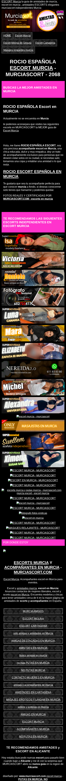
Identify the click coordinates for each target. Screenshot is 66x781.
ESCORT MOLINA (33, 618)
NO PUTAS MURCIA (33, 670)
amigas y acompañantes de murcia (33, 685)
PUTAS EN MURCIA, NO (33, 779)
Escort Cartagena (45, 42)
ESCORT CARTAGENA (33, 626)
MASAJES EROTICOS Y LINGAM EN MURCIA (33, 699)
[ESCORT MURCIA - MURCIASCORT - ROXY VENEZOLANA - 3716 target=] (33, 537)
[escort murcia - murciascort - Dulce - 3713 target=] (33, 416)
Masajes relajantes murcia (18, 50)
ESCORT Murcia (11, 1)
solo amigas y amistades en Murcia (33, 633)
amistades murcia (27, 588)
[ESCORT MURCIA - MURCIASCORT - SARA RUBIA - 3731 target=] (33, 522)
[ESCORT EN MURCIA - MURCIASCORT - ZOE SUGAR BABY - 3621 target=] (33, 480)
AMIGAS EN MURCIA (33, 714)
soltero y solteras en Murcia (33, 707)
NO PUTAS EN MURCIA (33, 736)
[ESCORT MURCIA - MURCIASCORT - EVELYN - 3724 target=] (33, 470)
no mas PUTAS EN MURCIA (33, 662)
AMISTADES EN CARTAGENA (33, 692)
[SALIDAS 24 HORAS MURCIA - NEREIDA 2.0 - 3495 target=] (33, 369)
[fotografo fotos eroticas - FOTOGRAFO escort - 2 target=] (33, 513)
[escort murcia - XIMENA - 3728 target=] (33, 459)
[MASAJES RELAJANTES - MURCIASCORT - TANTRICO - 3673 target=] (33, 527)
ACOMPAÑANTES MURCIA (33, 729)
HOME (7, 35)
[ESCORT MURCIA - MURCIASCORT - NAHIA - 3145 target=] (33, 498)
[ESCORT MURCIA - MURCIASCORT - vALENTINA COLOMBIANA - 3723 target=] (33, 485)
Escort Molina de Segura (17, 42)
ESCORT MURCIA (31, 68)
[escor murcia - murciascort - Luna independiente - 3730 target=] (33, 315)
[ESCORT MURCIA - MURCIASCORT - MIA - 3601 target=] (33, 475)
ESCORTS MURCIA (31, 562)
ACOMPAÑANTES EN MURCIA (31, 567)
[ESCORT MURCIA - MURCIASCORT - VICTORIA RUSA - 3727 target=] (33, 259)
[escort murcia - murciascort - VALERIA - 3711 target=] (33, 503)
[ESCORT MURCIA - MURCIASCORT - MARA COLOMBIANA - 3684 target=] (33, 333)
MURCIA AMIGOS (33, 611)
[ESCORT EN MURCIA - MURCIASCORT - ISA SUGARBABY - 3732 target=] (33, 242)
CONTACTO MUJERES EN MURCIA (33, 677)
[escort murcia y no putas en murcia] (18, 19)
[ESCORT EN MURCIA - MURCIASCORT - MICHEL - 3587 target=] (33, 387)
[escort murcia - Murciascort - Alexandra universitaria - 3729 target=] (33, 404)
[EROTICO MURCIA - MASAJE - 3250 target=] (33, 425)
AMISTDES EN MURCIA (33, 648)
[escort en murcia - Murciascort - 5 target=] (33, 517)
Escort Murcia (23, 35)
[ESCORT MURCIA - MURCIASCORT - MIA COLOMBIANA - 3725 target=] (33, 532)
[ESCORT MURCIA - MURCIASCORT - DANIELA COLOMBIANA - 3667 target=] (33, 277)
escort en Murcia (20, 594)
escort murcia (54, 776)
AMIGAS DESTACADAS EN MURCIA (33, 640)
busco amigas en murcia (33, 655)
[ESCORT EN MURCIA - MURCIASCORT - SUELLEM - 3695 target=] (33, 441)
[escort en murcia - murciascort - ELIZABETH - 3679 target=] (33, 350)
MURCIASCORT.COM (33, 572)
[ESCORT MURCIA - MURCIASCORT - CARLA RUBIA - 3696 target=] (33, 508)
